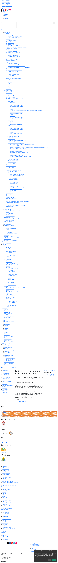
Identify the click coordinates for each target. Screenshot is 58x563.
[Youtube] (6, 9)
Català (5, 12)
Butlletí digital (5, 536)
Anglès (5, 15)
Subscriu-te (3, 452)
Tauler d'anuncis (5, 373)
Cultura (4, 493)
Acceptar (53, 560)
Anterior (2, 442)
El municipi (4, 524)
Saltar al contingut (6, 2)
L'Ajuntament (5, 370)
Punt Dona (4, 504)
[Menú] (1, 29)
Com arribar (5, 511)
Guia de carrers (5, 513)
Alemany (6, 17)
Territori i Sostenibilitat (7, 508)
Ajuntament (5, 367)
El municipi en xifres (6, 527)
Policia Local (5, 501)
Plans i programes (6, 377)
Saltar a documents (6, 3)
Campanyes (13, 367)
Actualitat (3, 532)
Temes (2, 486)
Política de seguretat (35, 545)
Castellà (6, 14)
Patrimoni (4, 531)
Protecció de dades (35, 544)
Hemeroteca (5, 539)
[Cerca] (54, 23)
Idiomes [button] (4, 11)
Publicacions (5, 416)
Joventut (4, 498)
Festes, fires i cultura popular (8, 528)
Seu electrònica (5, 389)
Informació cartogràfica (7, 515)
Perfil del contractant (7, 376)
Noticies (4, 534)
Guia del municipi (4, 509)
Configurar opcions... (39, 560)
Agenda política (5, 414)
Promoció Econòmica (7, 502)
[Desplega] (9, 368)
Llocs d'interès (5, 521)
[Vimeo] (8, 9)
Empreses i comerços (7, 517)
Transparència (5, 378)
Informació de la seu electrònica (9, 485)
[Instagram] (10, 9)
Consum (4, 492)
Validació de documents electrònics (10, 482)
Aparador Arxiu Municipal (7, 385)
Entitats (4, 520)
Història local (5, 525)
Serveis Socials (5, 507)
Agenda (4, 412)
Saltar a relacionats (6, 4)
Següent (6, 442)
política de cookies (45, 557)
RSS (32, 548)
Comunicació (5, 382)
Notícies (4, 411)
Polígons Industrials (6, 519)
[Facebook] (4, 9)
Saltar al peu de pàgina (7, 6)
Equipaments (5, 516)
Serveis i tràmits (5, 374)
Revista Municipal (6, 538)
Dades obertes (5, 380)
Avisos (3, 415)
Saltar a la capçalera (6, 0)
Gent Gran (4, 497)
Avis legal (33, 543)
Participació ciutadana (7, 381)
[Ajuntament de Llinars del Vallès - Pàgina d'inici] (8, 25)
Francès (6, 18)
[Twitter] (2, 9)
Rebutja (49, 560)
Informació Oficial (6, 372)
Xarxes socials (5, 540)
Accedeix (2, 426)
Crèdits (33, 551)
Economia (4, 530)
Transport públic (6, 512)
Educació (4, 494)
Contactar (3, 8)
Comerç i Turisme (6, 489)
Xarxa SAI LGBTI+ (6, 505)
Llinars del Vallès (4, 523)
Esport (3, 496)
